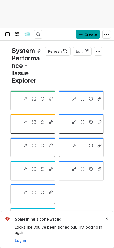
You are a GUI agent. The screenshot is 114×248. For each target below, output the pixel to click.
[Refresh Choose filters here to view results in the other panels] (42, 122)
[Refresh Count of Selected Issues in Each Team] (42, 169)
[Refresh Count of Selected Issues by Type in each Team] (91, 145)
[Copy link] (38, 51)
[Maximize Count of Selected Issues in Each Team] (34, 169)
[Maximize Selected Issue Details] (34, 145)
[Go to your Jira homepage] (27, 34)
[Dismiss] (106, 219)
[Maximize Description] (34, 98)
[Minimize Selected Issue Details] (25, 145)
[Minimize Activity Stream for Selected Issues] (74, 169)
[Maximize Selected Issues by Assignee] (34, 192)
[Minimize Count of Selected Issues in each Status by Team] (74, 122)
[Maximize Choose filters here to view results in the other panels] (34, 122)
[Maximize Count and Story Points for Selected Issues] (82, 98)
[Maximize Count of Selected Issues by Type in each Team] (82, 145)
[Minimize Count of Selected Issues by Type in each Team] (74, 145)
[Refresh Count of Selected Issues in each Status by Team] (91, 122)
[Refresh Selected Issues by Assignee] (42, 192)
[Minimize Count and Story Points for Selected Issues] (74, 98)
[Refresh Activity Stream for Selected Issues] (91, 169)
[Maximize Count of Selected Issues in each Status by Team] (82, 122)
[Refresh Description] (42, 98)
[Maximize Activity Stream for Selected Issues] (82, 169)
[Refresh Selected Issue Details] (42, 145)
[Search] (38, 34)
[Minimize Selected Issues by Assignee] (25, 192)
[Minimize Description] (25, 98)
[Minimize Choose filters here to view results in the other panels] (25, 122)
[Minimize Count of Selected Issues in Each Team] (25, 169)
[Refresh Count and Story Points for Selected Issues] (91, 98)
